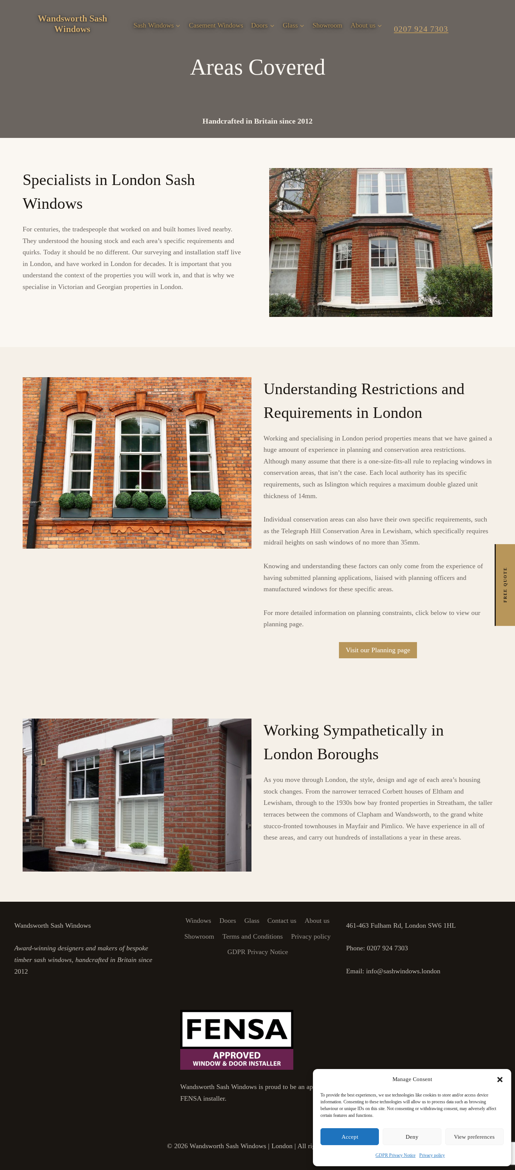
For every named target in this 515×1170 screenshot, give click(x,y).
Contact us (281, 920)
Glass (251, 920)
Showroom (327, 25)
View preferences (474, 1137)
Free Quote (505, 585)
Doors (227, 920)
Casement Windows (216, 25)
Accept (350, 1137)
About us (317, 920)
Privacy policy (432, 1155)
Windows (198, 920)
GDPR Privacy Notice (395, 1155)
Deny (412, 1137)
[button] (500, 1079)
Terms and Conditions (252, 936)
